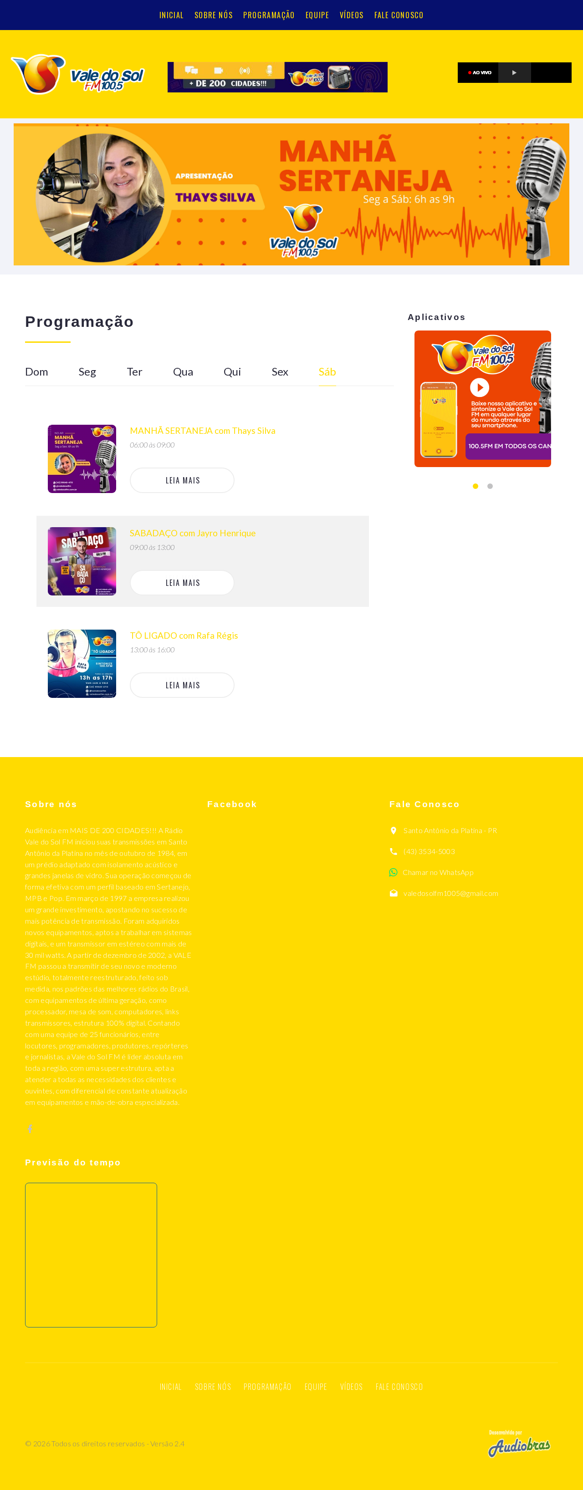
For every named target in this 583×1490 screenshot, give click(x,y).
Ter (135, 371)
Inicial (171, 15)
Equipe (317, 15)
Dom (36, 371)
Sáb (327, 371)
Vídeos (352, 15)
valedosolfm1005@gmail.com (451, 893)
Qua (183, 371)
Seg (87, 371)
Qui (232, 371)
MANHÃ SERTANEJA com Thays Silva (203, 430)
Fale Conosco (399, 15)
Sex (280, 371)
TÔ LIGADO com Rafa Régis (184, 635)
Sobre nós (213, 15)
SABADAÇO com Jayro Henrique (193, 533)
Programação (269, 15)
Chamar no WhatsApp (438, 872)
